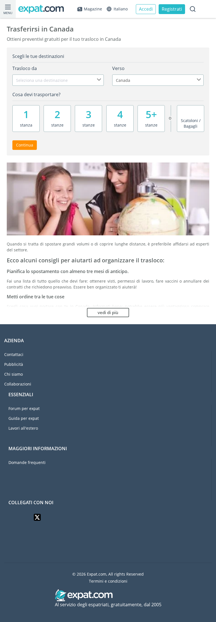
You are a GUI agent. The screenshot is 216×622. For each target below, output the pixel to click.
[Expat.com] (43, 9)
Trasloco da (24, 68)
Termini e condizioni (108, 581)
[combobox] (58, 80)
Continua (24, 145)
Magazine (93, 9)
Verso (118, 68)
